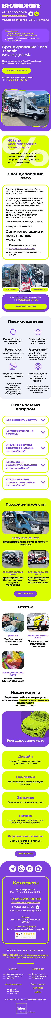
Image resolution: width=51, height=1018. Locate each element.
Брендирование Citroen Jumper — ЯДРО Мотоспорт (12, 581)
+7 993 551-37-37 (16, 80)
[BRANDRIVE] (21, 5)
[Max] (38, 868)
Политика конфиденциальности (25, 1000)
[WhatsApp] (21, 868)
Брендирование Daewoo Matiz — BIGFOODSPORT (38, 580)
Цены (32, 20)
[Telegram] (12, 868)
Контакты (43, 20)
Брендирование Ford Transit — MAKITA (25, 543)
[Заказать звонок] (36, 13)
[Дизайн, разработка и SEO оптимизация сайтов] (25, 1008)
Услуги (6, 20)
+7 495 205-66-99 (14, 12)
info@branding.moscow (14, 16)
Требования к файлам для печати (13, 641)
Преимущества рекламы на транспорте (38, 643)
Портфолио (19, 20)
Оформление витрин (22, 249)
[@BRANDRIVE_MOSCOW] (30, 13)
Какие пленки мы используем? (13, 680)
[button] (11, 289)
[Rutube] (29, 868)
